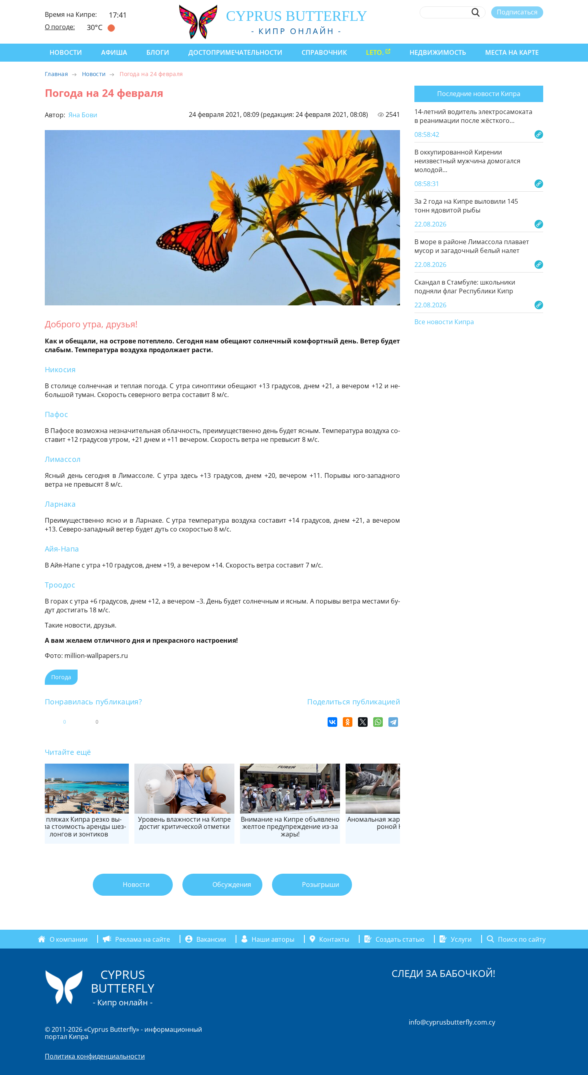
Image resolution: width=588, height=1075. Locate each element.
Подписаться (517, 12)
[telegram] (510, 30)
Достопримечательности (235, 52)
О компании (69, 939)
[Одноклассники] (347, 722)
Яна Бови (82, 114)
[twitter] (495, 30)
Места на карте (512, 52)
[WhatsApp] (378, 722)
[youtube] (539, 30)
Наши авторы (273, 939)
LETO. (375, 52)
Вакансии (211, 939)
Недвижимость (438, 52)
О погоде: (60, 26)
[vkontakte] (524, 30)
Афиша (114, 52)
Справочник (324, 52)
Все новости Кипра (444, 322)
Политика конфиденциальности (95, 1056)
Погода (61, 677)
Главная (56, 74)
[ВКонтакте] (332, 722)
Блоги (157, 52)
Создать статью (400, 939)
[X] (363, 722)
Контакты (334, 939)
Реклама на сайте (142, 939)
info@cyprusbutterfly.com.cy (452, 1022)
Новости (66, 52)
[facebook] (466, 30)
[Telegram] (393, 722)
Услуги (461, 939)
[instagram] (480, 30)
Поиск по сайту (522, 939)
